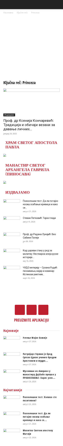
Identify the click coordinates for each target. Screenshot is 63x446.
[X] (32, 310)
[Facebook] (20, 310)
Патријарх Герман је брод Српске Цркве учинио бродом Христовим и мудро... (39, 357)
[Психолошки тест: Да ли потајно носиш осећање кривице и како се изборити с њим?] (11, 205)
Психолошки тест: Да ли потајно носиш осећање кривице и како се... (40, 204)
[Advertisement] (31, 48)
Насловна (8, 12)
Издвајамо (9, 115)
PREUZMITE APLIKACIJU (31, 320)
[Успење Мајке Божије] (11, 342)
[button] (5, 4)
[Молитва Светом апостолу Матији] (11, 435)
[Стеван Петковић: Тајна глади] (11, 222)
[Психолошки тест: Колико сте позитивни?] (11, 401)
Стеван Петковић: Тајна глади (39, 218)
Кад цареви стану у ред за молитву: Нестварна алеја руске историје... (40, 254)
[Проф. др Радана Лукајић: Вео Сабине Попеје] (11, 238)
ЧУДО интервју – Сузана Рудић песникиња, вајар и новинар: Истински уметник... (40, 271)
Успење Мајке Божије (35, 337)
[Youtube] (43, 310)
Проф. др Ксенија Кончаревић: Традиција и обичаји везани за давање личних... (29, 125)
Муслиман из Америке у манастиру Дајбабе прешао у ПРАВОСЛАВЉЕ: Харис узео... (39, 374)
